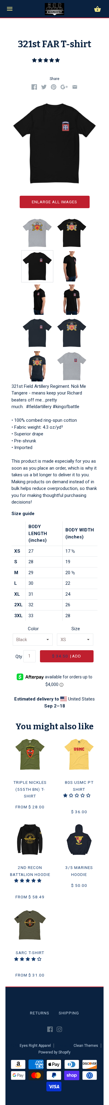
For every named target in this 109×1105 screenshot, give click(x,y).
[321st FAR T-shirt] (37, 266)
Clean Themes (86, 1045)
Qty (18, 656)
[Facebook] (50, 1030)
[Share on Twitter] (44, 88)
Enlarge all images (54, 201)
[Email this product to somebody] (75, 88)
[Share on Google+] (64, 88)
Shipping (69, 1012)
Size (75, 628)
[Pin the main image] (53, 88)
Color (33, 628)
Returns (39, 1012)
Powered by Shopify (54, 1052)
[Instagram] (59, 1030)
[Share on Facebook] (34, 88)
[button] (46, 60)
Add (66, 656)
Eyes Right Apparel (35, 1045)
